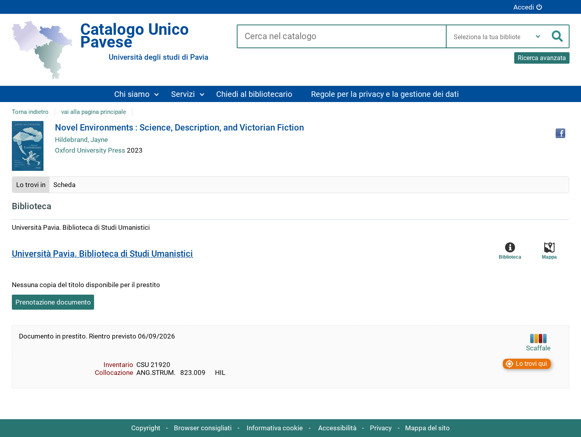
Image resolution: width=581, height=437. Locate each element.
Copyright (145, 428)
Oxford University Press (91, 150)
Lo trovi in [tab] (30, 185)
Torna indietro (30, 111)
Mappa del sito (427, 428)
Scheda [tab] (64, 185)
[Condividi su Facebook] (560, 133)
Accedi (523, 7)
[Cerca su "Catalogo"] (341, 37)
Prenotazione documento (53, 302)
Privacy (381, 428)
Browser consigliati (203, 428)
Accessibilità (337, 428)
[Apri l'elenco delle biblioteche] (538, 36)
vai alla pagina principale (93, 111)
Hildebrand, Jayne (81, 140)
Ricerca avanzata (542, 58)
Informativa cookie (275, 428)
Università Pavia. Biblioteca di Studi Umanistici (102, 254)
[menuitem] (136, 94)
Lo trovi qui (531, 364)
